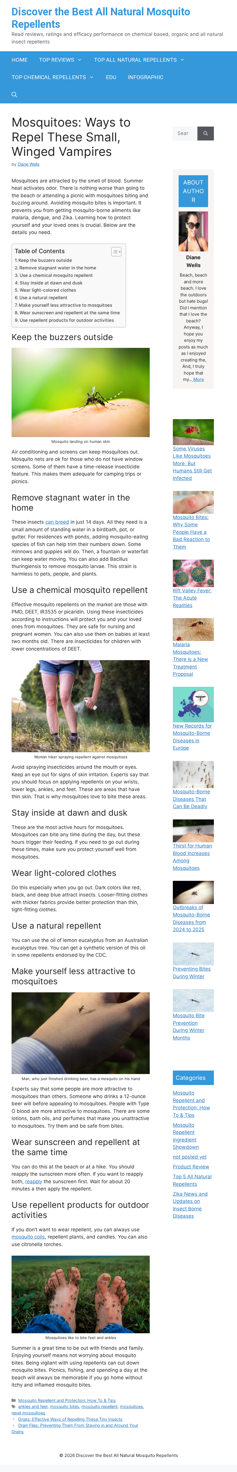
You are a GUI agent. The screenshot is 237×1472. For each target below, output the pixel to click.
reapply (33, 1181)
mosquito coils (28, 1237)
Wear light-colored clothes (48, 290)
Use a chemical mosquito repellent (56, 275)
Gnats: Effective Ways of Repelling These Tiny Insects (70, 1419)
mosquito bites (64, 1406)
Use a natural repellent (43, 297)
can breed (57, 522)
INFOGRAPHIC (145, 77)
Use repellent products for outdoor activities (67, 320)
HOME (19, 59)
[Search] (205, 133)
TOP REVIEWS (56, 59)
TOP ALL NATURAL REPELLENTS (135, 59)
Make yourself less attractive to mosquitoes (65, 305)
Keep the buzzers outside (45, 260)
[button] (14, 94)
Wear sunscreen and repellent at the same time (70, 312)
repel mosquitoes (28, 1412)
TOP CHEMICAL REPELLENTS (49, 77)
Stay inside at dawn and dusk (51, 283)
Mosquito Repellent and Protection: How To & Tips (67, 1400)
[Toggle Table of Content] (113, 252)
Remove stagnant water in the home (57, 268)
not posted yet (190, 1157)
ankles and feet (33, 1406)
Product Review (191, 1167)
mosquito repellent (100, 1406)
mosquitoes (131, 1406)
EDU (111, 77)
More (198, 379)
